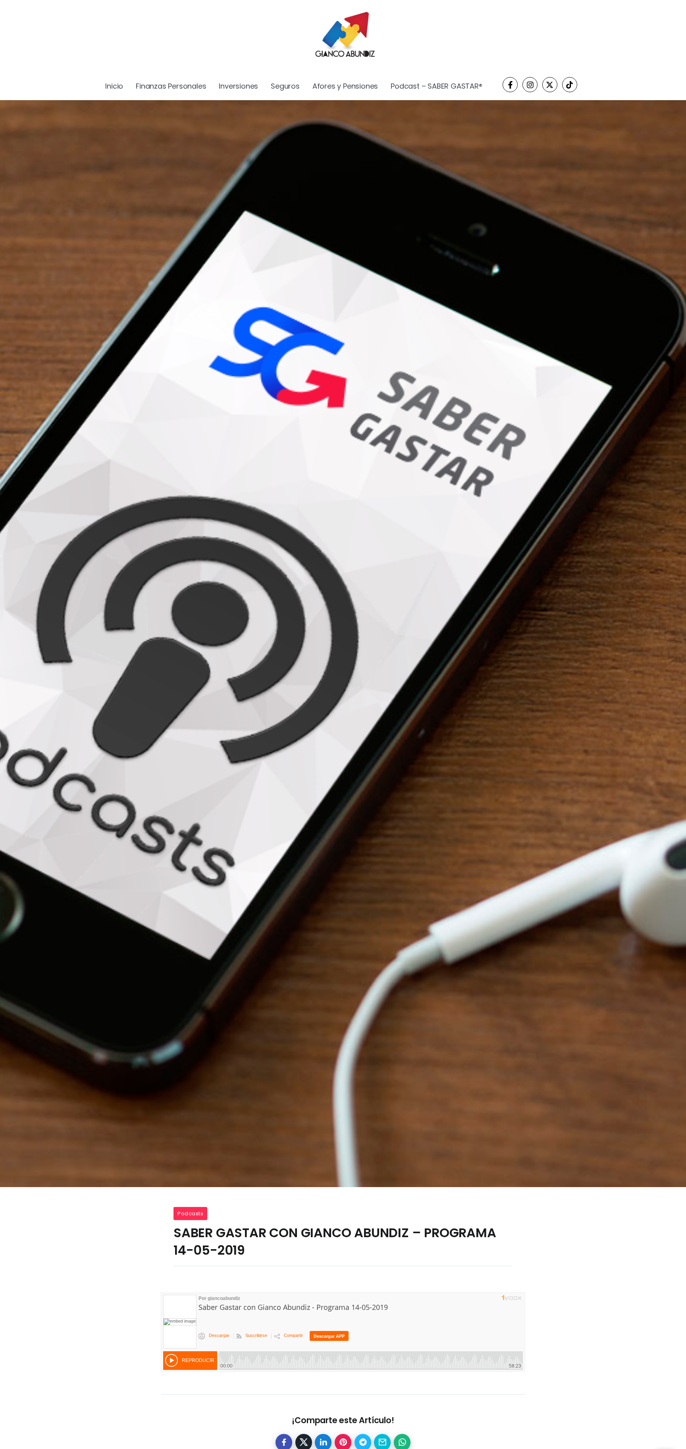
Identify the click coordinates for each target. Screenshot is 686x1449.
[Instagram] (530, 84)
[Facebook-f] (510, 84)
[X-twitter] (549, 84)
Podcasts (190, 1213)
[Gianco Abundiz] (343, 36)
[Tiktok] (569, 84)
